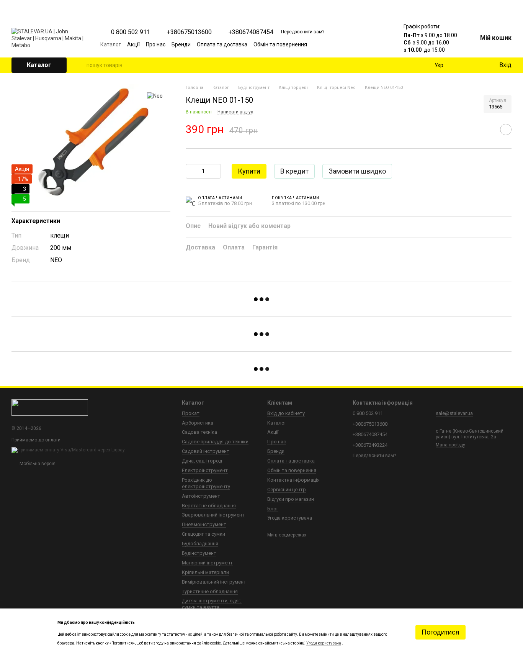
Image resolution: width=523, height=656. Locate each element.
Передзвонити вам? (302, 31)
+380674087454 (251, 32)
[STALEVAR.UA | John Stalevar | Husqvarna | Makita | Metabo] (49, 407)
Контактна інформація (293, 480)
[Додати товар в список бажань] (506, 129)
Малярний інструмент (207, 563)
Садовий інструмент (205, 451)
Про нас (155, 44)
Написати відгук (235, 112)
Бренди (181, 44)
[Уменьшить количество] (191, 171)
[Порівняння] (462, 65)
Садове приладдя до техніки (215, 441)
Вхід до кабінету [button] (286, 413)
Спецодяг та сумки (203, 534)
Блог (272, 509)
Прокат (190, 413)
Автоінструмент (201, 496)
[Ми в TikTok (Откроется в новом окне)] (379, 44)
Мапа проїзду (450, 445)
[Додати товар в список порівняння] (486, 129)
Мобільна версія (37, 463)
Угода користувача (289, 518)
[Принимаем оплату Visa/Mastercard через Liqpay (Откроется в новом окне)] (68, 450)
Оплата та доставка (222, 44)
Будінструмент (199, 553)
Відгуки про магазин (290, 499)
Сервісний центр (286, 489)
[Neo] (155, 95)
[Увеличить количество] (215, 171)
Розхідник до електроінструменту (206, 483)
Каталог (110, 44)
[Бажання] (477, 65)
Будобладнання (200, 543)
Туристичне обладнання (210, 591)
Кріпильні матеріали (205, 572)
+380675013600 (189, 32)
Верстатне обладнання (209, 505)
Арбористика (197, 423)
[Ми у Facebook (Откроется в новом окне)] (342, 44)
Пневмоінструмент (204, 524)
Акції (133, 44)
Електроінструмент (205, 470)
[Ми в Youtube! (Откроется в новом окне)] (351, 44)
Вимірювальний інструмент (214, 582)
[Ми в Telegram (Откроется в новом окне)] (370, 44)
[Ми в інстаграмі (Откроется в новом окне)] (361, 44)
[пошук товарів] (80, 65)
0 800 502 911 (130, 32)
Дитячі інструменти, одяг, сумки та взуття (212, 604)
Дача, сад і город (202, 461)
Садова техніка (199, 432)
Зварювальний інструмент (213, 515)
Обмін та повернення (280, 44)
